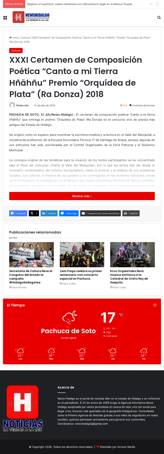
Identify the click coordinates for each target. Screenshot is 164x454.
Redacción (22, 105)
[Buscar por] (159, 18)
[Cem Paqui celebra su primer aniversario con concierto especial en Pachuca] (82, 254)
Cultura (25, 37)
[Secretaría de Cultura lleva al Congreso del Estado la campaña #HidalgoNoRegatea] (31, 254)
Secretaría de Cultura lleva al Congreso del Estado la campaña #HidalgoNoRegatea (30, 276)
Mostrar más (81, 196)
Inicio (15, 37)
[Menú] (5, 18)
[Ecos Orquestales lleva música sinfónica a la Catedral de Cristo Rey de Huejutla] (132, 254)
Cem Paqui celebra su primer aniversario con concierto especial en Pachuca (81, 275)
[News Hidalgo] (31, 17)
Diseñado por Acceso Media (117, 446)
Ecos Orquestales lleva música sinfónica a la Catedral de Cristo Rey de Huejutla (129, 276)
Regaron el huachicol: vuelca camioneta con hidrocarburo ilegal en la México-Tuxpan (79, 4)
